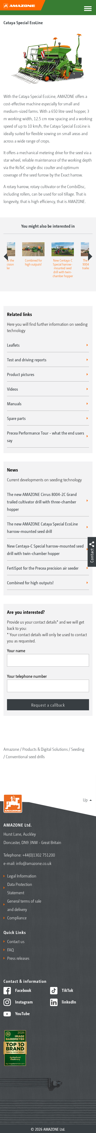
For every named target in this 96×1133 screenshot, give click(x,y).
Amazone (11, 749)
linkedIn (68, 1002)
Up (85, 799)
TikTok (67, 990)
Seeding (77, 749)
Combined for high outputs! (30, 582)
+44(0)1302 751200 (38, 855)
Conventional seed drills (25, 756)
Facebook (22, 990)
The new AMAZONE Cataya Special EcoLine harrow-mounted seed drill (42, 527)
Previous (5, 256)
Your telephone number (27, 676)
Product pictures (20, 374)
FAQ (10, 949)
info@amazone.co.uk (33, 863)
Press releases (18, 958)
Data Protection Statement (19, 888)
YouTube (22, 1013)
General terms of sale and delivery (24, 905)
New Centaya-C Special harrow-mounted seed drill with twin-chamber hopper (45, 549)
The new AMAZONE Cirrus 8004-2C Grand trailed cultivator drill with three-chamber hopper (42, 501)
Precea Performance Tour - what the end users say (45, 436)
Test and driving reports (26, 359)
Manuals (14, 403)
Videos (12, 389)
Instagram (23, 1002)
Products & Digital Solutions (45, 749)
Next (90, 256)
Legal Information (21, 876)
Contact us (15, 941)
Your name (16, 650)
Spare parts (16, 418)
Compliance (17, 917)
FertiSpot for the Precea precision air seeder (43, 568)
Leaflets (13, 345)
